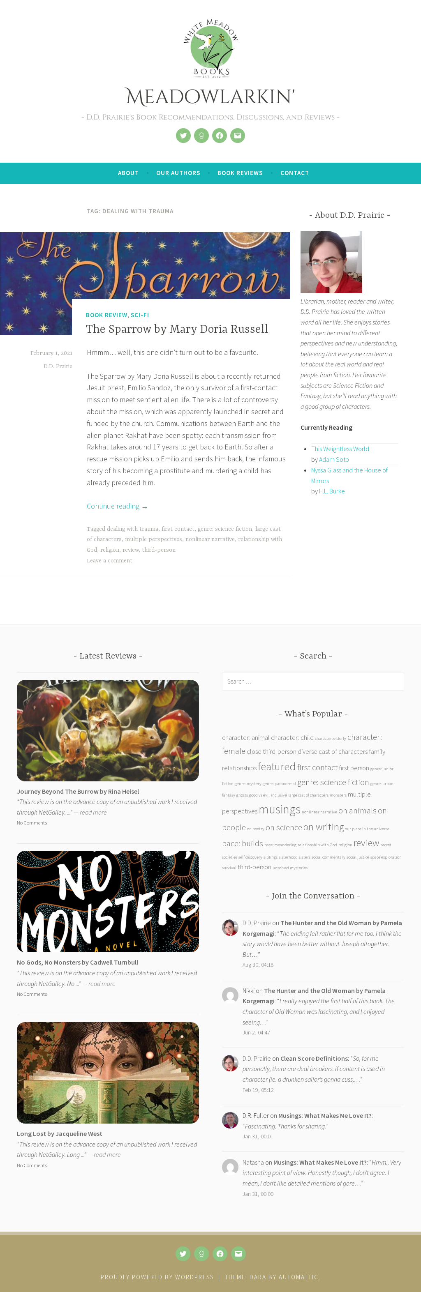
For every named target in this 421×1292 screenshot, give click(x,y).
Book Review (106, 315)
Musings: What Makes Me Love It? (325, 1115)
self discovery (250, 857)
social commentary (328, 857)
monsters (338, 795)
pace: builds (242, 843)
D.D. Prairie (58, 366)
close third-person (271, 751)
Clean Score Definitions (314, 1058)
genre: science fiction (225, 529)
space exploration (386, 857)
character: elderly (330, 738)
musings (280, 809)
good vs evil (259, 795)
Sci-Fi (140, 315)
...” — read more (87, 812)
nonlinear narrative (210, 539)
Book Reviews (240, 173)
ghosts (242, 795)
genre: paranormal (279, 783)
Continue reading (117, 506)
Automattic (299, 1277)
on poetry (255, 828)
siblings (271, 857)
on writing (323, 826)
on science (284, 827)
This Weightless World (340, 448)
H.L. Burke (332, 491)
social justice (358, 857)
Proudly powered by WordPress (157, 1277)
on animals (357, 810)
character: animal (246, 737)
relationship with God (317, 845)
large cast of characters (308, 795)
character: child (292, 737)
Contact (294, 173)
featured (277, 766)
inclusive (279, 795)
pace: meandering (280, 845)
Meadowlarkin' (210, 97)
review (131, 550)
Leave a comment (109, 560)
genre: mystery (248, 783)
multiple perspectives (153, 539)
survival (229, 868)
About (128, 173)
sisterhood (288, 857)
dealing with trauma (132, 529)
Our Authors (178, 173)
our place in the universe (367, 828)
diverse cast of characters (333, 751)
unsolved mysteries (290, 868)
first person (354, 767)
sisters (304, 857)
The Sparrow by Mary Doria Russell (177, 329)
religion (109, 550)
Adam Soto (334, 459)
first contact (178, 529)
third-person (159, 550)
